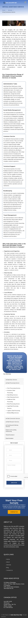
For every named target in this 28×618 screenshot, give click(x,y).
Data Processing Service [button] (13, 383)
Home (3, 10)
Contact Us (14, 512)
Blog (7, 567)
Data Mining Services (12, 395)
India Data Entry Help (16, 614)
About (8, 562)
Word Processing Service (13, 403)
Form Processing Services (13, 388)
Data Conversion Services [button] (13, 418)
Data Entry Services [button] (12, 379)
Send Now (14, 482)
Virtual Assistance (10, 434)
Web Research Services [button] (13, 421)
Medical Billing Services (13, 412)
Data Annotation (9, 438)
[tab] (14, 379)
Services (10, 10)
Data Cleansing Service (13, 397)
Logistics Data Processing (13, 410)
